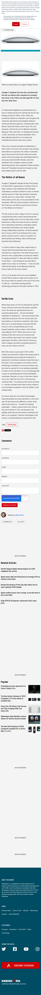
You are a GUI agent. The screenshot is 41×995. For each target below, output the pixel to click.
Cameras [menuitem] (5, 929)
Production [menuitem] (13, 929)
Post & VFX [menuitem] (22, 929)
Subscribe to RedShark (24, 965)
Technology (12, 425)
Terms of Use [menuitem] (16, 910)
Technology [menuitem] (5, 933)
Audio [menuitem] (29, 929)
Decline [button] (25, 24)
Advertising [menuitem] (34, 910)
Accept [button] (16, 24)
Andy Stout (20, 515)
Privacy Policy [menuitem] (6, 910)
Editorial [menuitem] (25, 910)
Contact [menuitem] (4, 914)
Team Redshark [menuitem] (14, 914)
